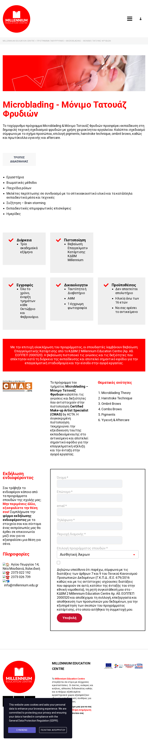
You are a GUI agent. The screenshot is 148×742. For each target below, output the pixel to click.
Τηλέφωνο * (66, 520)
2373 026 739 (21, 577)
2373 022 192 (21, 572)
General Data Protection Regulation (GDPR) (33, 720)
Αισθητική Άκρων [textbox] (75, 554)
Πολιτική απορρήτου (53, 730)
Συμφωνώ (21, 730)
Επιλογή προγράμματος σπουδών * (82, 551)
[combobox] (98, 554)
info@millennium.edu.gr (21, 585)
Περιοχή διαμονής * (71, 534)
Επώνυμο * (65, 492)
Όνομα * (62, 477)
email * (62, 506)
